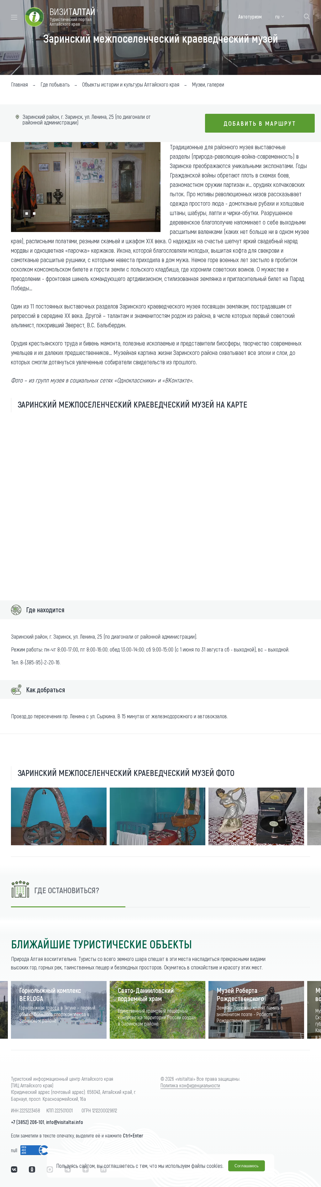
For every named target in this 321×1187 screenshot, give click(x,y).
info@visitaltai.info (64, 1122)
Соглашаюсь (246, 1165)
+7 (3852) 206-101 (27, 1122)
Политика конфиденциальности (190, 1085)
